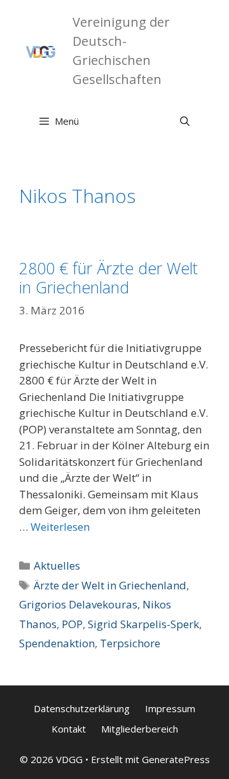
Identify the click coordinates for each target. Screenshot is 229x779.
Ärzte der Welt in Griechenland (110, 585)
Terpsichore (130, 643)
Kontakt (69, 728)
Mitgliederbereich (139, 728)
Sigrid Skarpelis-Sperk (143, 624)
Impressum (170, 708)
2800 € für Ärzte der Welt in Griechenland (108, 277)
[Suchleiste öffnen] (185, 121)
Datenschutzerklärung (82, 708)
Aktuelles (57, 565)
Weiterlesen (60, 526)
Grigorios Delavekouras (78, 604)
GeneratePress (176, 759)
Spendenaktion (57, 643)
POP (72, 624)
